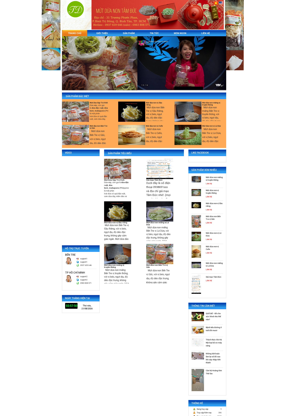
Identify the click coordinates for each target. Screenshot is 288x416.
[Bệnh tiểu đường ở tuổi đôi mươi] (198, 330)
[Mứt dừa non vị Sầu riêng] (131, 111)
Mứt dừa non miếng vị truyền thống (211, 104)
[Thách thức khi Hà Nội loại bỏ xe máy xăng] (198, 342)
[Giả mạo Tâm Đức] (159, 168)
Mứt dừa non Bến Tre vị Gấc (98, 127)
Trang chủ (74, 33)
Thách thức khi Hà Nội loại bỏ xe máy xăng (214, 343)
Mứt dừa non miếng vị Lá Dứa (157, 223)
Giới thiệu (102, 33)
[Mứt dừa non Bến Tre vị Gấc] (75, 135)
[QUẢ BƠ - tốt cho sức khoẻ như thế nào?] (198, 316)
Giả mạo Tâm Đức (154, 180)
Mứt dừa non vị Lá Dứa (211, 126)
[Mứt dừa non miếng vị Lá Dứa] (159, 211)
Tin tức (154, 33)
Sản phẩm (129, 33)
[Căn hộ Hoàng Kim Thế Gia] (198, 380)
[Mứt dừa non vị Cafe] (131, 135)
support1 (83, 259)
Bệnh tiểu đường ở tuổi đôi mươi (214, 329)
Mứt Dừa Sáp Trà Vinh (99, 103)
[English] (221, 3)
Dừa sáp (93, 105)
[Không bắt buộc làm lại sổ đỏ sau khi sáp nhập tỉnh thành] (198, 356)
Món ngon (180, 33)
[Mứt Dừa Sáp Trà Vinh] (75, 111)
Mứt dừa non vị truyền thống (212, 191)
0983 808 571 (86, 283)
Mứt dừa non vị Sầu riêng (154, 104)
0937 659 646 (86, 265)
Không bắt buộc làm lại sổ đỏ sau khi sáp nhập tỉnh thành (213, 358)
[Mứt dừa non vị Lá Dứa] (187, 135)
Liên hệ (205, 33)
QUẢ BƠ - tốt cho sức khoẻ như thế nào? (213, 316)
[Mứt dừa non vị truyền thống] (196, 192)
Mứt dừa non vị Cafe (154, 126)
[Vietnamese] (216, 3)
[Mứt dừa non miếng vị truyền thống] (187, 111)
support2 (83, 276)
